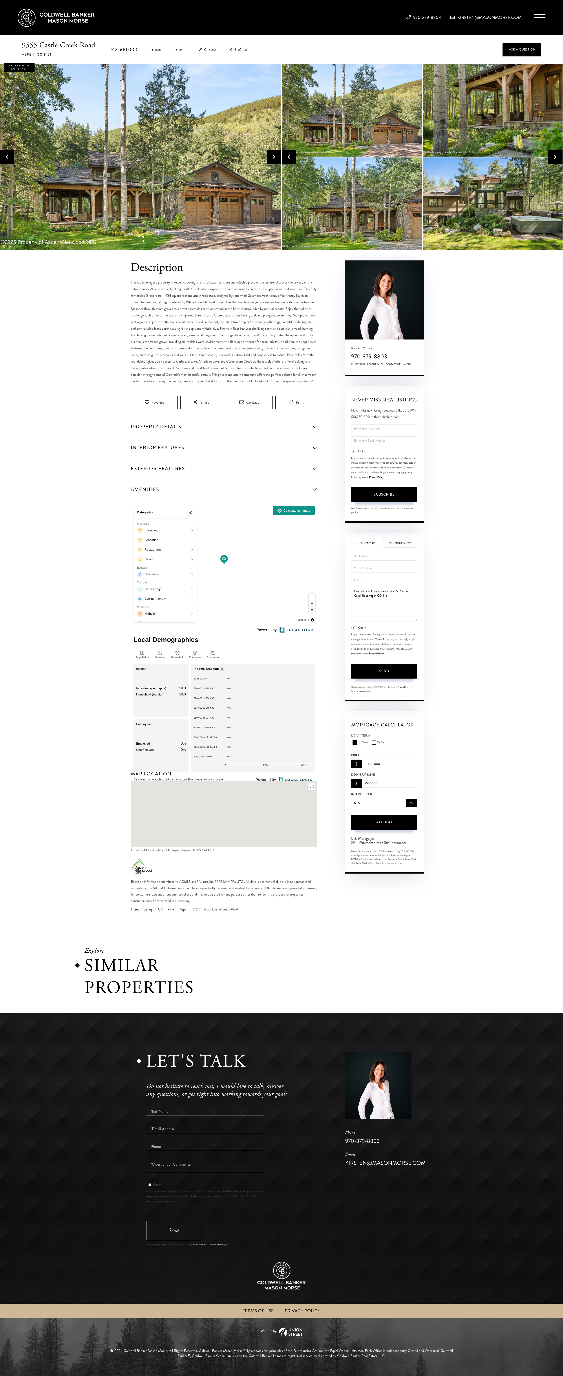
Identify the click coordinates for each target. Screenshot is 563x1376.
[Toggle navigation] (539, 17)
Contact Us (367, 543)
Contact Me (393, 364)
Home (135, 909)
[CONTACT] (522, 49)
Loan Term (360, 736)
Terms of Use (258, 1311)
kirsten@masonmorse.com (489, 17)
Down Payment (363, 775)
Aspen (184, 909)
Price (355, 755)
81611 (196, 909)
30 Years (363, 742)
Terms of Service (358, 691)
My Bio (407, 364)
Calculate (384, 822)
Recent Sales (375, 364)
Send (384, 671)
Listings (149, 909)
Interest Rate (362, 794)
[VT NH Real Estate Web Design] (281, 1333)
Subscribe (384, 494)
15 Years (381, 742)
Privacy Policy (376, 477)
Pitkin (171, 909)
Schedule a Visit (400, 543)
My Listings (358, 364)
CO (160, 909)
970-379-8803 (426, 17)
